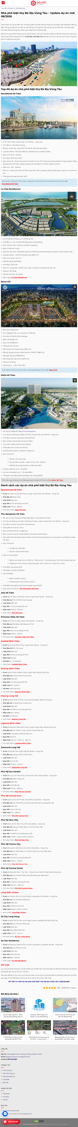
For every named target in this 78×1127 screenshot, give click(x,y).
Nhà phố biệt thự (9, 1076)
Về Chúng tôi (7, 1070)
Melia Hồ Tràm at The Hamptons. (23, 431)
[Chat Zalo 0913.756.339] (5, 1113)
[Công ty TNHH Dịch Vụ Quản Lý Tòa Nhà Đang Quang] (39, 1005)
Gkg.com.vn (27, 1114)
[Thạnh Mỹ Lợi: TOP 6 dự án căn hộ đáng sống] (65, 1005)
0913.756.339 (13, 1122)
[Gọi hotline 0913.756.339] (5, 1122)
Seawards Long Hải (19, 767)
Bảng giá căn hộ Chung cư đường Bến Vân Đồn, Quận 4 (65, 1038)
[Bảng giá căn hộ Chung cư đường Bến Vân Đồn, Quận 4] (65, 1027)
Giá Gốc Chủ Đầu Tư (8, 8)
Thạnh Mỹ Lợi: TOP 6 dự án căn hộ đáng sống (65, 1016)
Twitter (5, 1100)
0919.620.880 (64, 982)
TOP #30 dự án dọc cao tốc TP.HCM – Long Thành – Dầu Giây (39, 1038)
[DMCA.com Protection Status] (39, 1121)
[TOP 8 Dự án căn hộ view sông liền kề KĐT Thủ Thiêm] (13, 1027)
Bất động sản (20, 8)
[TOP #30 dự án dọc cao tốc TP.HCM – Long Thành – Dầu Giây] (39, 1027)
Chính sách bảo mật (46, 1124)
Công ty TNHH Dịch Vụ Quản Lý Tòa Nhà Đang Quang (39, 1016)
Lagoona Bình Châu (23, 743)
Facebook (6, 1093)
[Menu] (3, 2)
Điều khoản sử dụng (60, 1124)
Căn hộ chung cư (9, 1073)
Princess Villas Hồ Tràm (24, 637)
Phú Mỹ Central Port (20, 816)
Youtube (6, 1097)
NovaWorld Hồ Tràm (10, 184)
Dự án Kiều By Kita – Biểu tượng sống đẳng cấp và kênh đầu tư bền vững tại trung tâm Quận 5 (13, 1016)
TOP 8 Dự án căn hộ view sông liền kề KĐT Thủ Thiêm (13, 1038)
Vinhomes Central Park (11, 1111)
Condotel (6, 1079)
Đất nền (6, 1082)
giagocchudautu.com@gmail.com (18, 1057)
